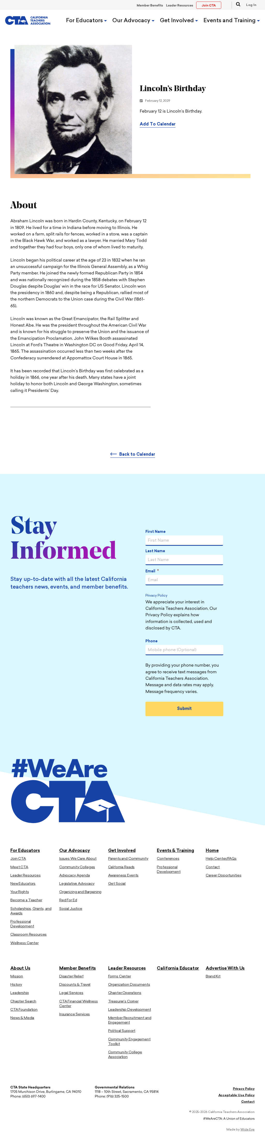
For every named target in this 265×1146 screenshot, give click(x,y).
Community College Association (125, 1054)
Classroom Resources (28, 935)
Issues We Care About (78, 859)
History (16, 985)
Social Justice (70, 909)
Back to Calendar (137, 455)
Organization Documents (129, 985)
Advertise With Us (225, 968)
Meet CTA (19, 867)
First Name (155, 532)
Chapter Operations (124, 993)
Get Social (117, 884)
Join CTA (18, 859)
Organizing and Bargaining (80, 892)
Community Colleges (77, 867)
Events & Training (175, 851)
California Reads (121, 867)
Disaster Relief (71, 976)
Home (212, 851)
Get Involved (177, 20)
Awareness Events (123, 876)
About (192, 227)
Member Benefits (150, 5)
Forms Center (119, 976)
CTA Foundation (24, 1010)
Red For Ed (68, 900)
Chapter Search (23, 1001)
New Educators (22, 884)
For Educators (85, 20)
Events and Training (230, 20)
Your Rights (19, 892)
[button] (236, 5)
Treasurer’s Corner (123, 1001)
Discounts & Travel (74, 985)
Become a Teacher (26, 900)
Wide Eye (247, 1129)
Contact (213, 867)
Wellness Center (24, 943)
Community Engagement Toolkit (129, 1042)
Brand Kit (213, 976)
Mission (16, 976)
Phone (151, 641)
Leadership (19, 993)
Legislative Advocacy (76, 884)
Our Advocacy (132, 20)
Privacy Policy (156, 596)
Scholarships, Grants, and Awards (30, 911)
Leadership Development (129, 1010)
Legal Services (71, 993)
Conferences (168, 859)
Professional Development (22, 924)
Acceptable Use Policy (236, 1095)
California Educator (178, 968)
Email (152, 571)
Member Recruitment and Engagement (129, 1020)
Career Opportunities (223, 876)
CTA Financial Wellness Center (78, 1004)
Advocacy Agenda (74, 876)
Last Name (155, 551)
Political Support (122, 1031)
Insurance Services (74, 1014)
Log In (251, 5)
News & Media (22, 1018)
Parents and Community (128, 859)
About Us (20, 968)
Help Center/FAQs (221, 859)
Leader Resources (179, 5)
